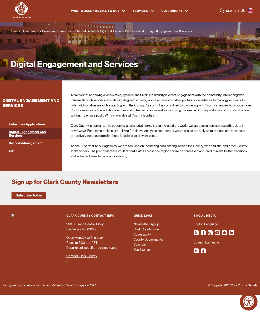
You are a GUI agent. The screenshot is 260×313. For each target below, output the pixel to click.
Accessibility (142, 234)
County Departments (148, 239)
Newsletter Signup (146, 224)
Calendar (140, 244)
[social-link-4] (217, 234)
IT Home (115, 31)
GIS (12, 151)
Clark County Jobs (146, 229)
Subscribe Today (29, 195)
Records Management (26, 143)
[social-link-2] (203, 234)
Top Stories (142, 249)
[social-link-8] (203, 252)
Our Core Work (135, 31)
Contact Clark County (81, 256)
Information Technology (90, 31)
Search (232, 11)
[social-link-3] (210, 234)
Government (30, 31)
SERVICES (140, 11)
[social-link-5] (224, 234)
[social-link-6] (231, 234)
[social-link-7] (196, 252)
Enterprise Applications (27, 124)
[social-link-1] (196, 234)
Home (14, 31)
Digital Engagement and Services (27, 133)
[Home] (21, 17)
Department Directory (56, 31)
